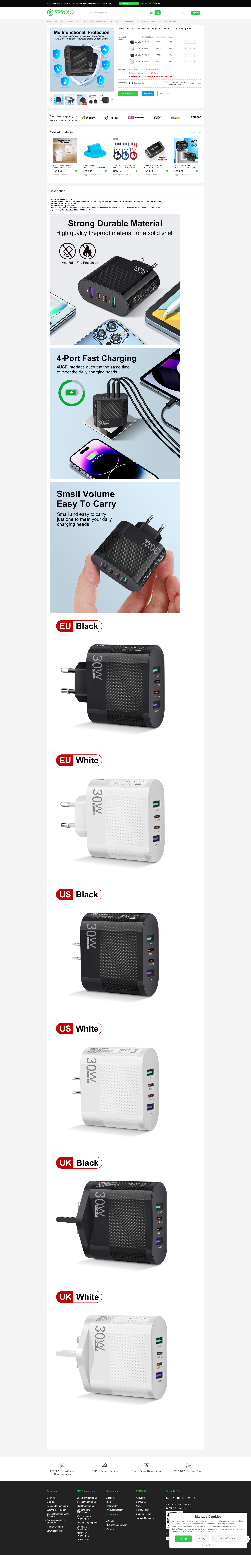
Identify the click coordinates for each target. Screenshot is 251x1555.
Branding (51, 1502)
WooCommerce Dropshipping (84, 1517)
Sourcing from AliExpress (83, 1511)
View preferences (227, 1538)
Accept (183, 1538)
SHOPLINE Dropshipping (83, 1534)
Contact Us (141, 1502)
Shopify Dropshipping (87, 1498)
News (138, 1506)
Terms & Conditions (145, 1518)
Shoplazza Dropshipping (83, 1528)
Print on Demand (55, 1527)
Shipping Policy (143, 1514)
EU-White (138, 48)
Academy (110, 1498)
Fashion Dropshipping (57, 1506)
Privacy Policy (208, 1545)
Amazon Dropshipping (87, 1523)
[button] (185, 41)
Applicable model (122, 38)
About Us (140, 1498)
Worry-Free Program (56, 1510)
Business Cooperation (116, 1525)
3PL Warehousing (55, 1531)
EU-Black (138, 42)
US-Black (138, 55)
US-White (138, 61)
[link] (52, 22)
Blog (108, 1502)
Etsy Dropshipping (85, 1506)
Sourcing (51, 1498)
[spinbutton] (190, 42)
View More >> (195, 132)
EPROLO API (83, 1539)
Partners (110, 1529)
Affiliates (110, 1521)
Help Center (112, 1506)
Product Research (114, 1510)
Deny (202, 1538)
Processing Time (122, 84)
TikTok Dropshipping (86, 1502)
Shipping (121, 69)
